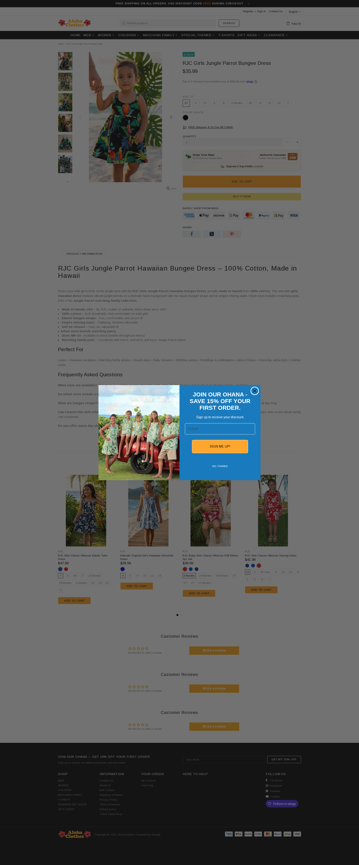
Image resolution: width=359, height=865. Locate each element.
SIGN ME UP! (220, 446)
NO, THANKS (220, 466)
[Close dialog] (254, 391)
